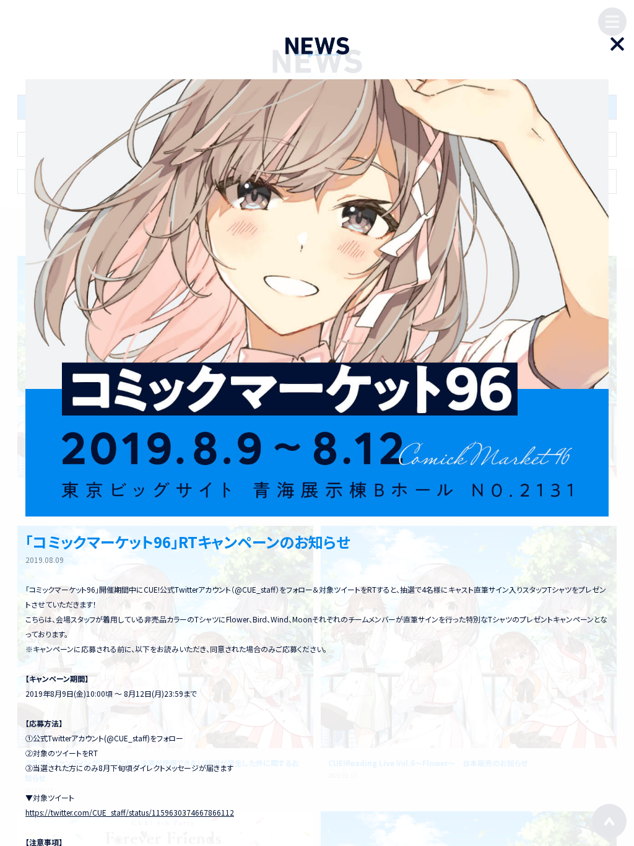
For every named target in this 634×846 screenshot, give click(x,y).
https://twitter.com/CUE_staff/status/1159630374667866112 (129, 812)
